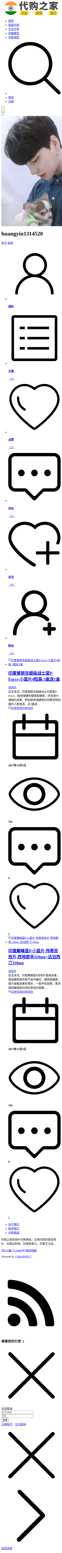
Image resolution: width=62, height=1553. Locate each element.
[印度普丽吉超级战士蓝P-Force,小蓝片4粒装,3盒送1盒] (34, 664)
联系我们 (13, 1228)
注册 (11, 101)
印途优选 (27, 708)
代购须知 (13, 37)
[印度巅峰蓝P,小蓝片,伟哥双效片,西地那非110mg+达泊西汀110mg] (34, 942)
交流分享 (13, 29)
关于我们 (13, 1224)
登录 (11, 97)
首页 (11, 20)
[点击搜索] (34, 93)
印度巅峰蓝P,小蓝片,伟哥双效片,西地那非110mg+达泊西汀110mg (34, 957)
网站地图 (31, 1250)
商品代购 (13, 25)
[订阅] (31, 1333)
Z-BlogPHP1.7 (23, 1256)
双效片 (12, 687)
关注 (4, 242)
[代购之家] (31, 14)
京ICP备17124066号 (13, 1250)
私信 (10, 242)
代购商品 (13, 1232)
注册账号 (6, 1424)
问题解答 (13, 33)
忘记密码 (20, 1424)
